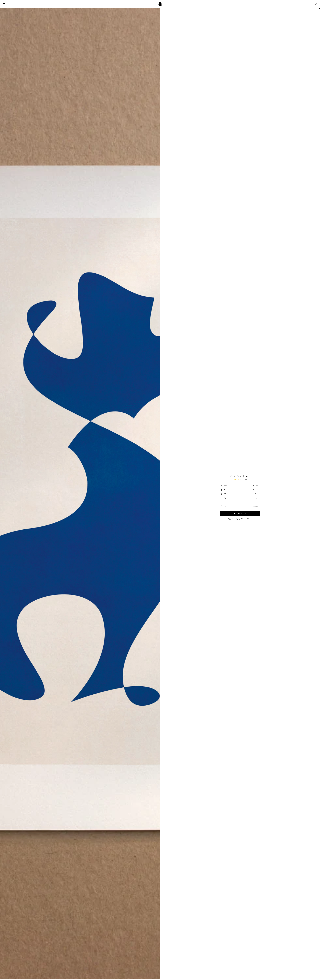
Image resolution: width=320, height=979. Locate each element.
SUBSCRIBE (171, 501)
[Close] (180, 476)
